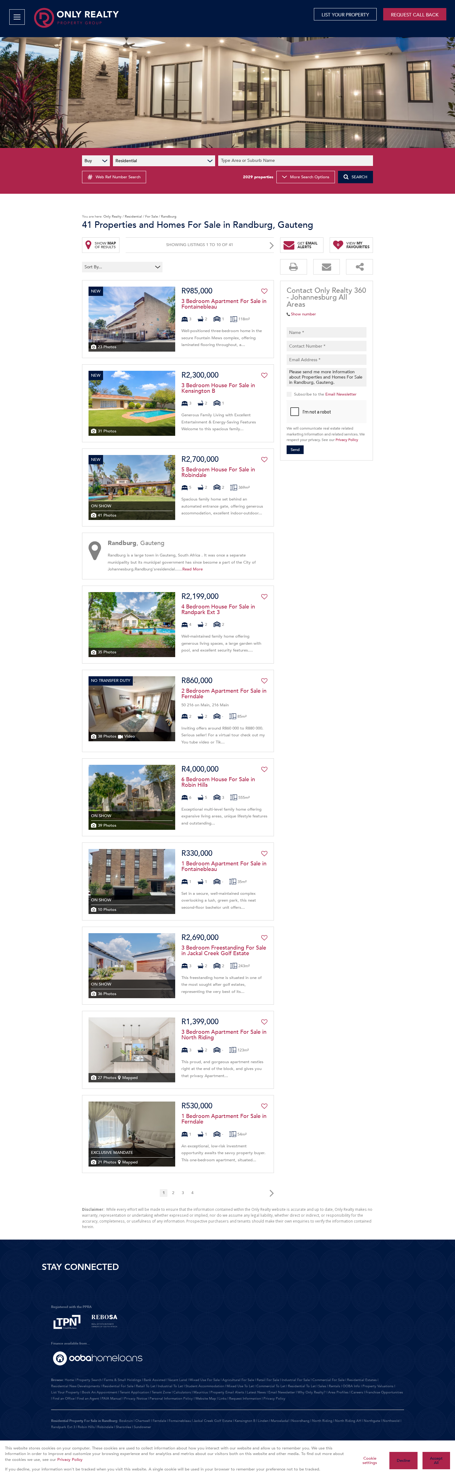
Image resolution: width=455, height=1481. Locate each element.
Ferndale (159, 1420)
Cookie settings (369, 1461)
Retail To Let (145, 1386)
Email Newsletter (341, 394)
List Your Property (65, 1392)
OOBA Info (351, 1386)
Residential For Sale (117, 1386)
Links (223, 1398)
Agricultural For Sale (238, 1380)
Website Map (205, 1398)
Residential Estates (362, 1380)
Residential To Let (302, 1386)
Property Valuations (377, 1386)
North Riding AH (348, 1420)
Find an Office (64, 1398)
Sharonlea (123, 1427)
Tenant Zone (161, 1392)
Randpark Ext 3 (63, 1427)
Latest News (256, 1392)
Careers (357, 1392)
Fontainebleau (180, 1420)
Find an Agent (88, 1398)
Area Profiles (338, 1392)
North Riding (322, 1420)
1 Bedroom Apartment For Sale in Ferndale (223, 1119)
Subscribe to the (325, 394)
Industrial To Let (170, 1386)
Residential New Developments (75, 1386)
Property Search (89, 1380)
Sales (322, 1386)
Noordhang (300, 1420)
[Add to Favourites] (264, 291)
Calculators (182, 1392)
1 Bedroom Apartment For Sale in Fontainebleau (223, 866)
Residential (133, 216)
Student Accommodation (204, 1386)
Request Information (245, 1398)
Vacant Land (177, 1380)
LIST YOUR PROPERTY (345, 15)
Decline (403, 1460)
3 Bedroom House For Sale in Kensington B (218, 388)
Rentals (334, 1386)
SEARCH (359, 177)
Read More (192, 569)
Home (69, 1380)
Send (295, 450)
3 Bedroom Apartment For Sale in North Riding (223, 1035)
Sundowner (142, 1427)
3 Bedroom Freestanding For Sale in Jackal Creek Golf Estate (223, 950)
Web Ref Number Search (118, 177)
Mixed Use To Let (240, 1386)
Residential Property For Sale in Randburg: (84, 1420)
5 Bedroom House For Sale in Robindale (218, 472)
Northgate (372, 1420)
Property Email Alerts (227, 1392)
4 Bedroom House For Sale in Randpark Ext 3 (218, 609)
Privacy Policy (347, 439)
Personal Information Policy (171, 1398)
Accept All (436, 1461)
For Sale (151, 216)
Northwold (391, 1420)
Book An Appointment (99, 1392)
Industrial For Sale (296, 1380)
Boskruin (126, 1420)
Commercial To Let (270, 1386)
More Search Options (309, 177)
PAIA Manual (112, 1398)
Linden (263, 1420)
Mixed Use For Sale (204, 1380)
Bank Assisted (155, 1380)
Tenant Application (134, 1392)
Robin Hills (86, 1427)
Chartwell (142, 1420)
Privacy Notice (135, 1398)
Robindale (105, 1427)
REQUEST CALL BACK (415, 15)
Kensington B (245, 1420)
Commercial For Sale (328, 1380)
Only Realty (112, 216)
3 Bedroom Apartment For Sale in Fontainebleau (223, 304)
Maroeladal (280, 1420)
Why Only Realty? (311, 1392)
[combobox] (296, 161)
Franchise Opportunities (384, 1392)
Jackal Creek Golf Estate (212, 1420)
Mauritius (200, 1392)
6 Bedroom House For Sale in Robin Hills (218, 782)
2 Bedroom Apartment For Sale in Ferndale (223, 693)
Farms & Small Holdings (122, 1380)
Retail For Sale (268, 1380)
